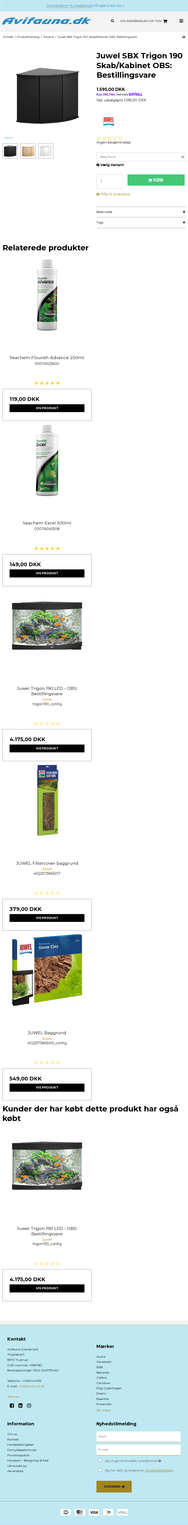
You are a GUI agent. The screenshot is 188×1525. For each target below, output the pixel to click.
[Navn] (138, 1436)
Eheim (101, 1393)
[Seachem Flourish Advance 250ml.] (47, 303)
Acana (101, 1356)
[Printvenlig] (184, 37)
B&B (99, 1367)
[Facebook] (13, 1405)
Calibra (101, 1377)
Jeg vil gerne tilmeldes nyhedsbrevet (143, 1460)
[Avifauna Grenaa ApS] (47, 21)
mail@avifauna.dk (31, 1386)
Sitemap (13, 1396)
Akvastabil (103, 1362)
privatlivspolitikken (159, 1470)
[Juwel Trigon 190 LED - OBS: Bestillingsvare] (47, 634)
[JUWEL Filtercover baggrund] (47, 809)
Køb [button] (158, 179)
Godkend (112, 1486)
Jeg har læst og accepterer (139, 1470)
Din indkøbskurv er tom (141, 21)
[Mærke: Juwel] (108, 121)
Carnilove (103, 1383)
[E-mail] (138, 1450)
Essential (102, 1399)
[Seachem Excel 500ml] (47, 469)
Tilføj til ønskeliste (115, 194)
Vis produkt (47, 408)
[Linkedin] (22, 1405)
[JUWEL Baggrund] (47, 978)
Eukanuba (103, 1404)
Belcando (102, 1372)
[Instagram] (31, 1405)
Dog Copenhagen (109, 1388)
